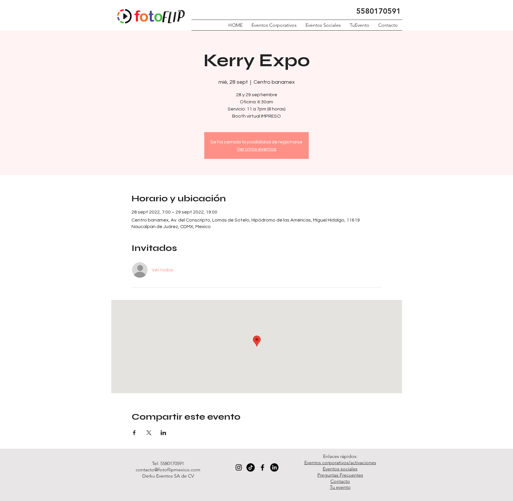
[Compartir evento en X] (149, 432)
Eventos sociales (340, 469)
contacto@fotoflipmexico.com (168, 469)
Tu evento (340, 487)
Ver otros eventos (256, 149)
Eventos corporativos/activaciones (340, 462)
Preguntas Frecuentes (340, 475)
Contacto (340, 481)
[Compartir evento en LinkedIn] (163, 432)
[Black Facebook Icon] (262, 467)
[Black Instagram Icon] (239, 467)
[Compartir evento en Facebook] (134, 432)
